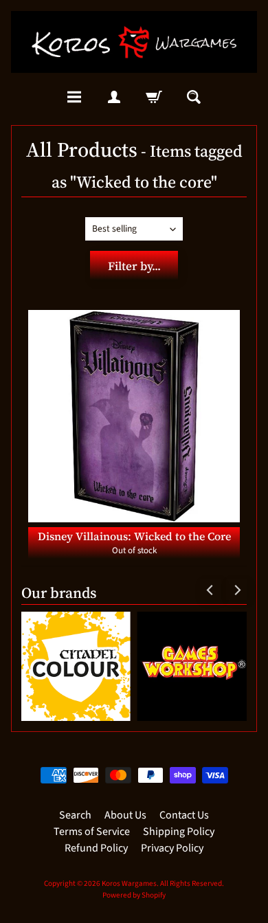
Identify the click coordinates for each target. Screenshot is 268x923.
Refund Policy (96, 848)
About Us (125, 815)
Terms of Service (92, 831)
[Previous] (210, 589)
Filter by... (134, 266)
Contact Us (184, 815)
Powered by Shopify (134, 895)
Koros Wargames (129, 883)
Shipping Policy (178, 831)
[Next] (236, 589)
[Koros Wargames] (134, 42)
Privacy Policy (172, 848)
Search (75, 815)
